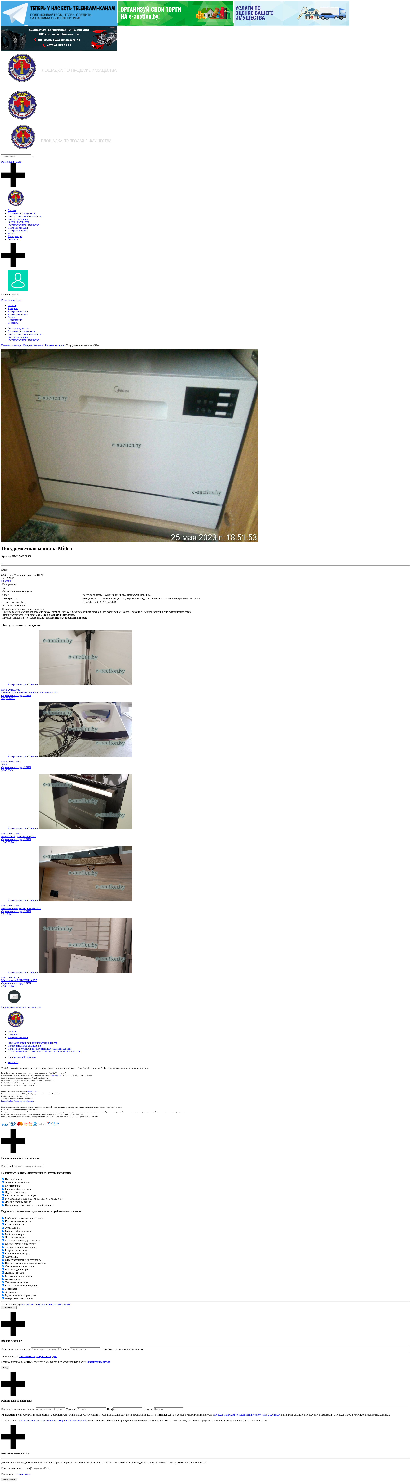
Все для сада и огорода (17, 1269)
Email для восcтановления (15, 1468)
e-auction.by (32, 1091)
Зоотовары (11, 1288)
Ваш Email (7, 1166)
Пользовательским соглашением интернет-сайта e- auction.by (54, 1420)
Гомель (16, 1101)
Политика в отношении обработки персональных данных (39, 1048)
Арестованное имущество (22, 213)
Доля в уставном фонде (18, 1201)
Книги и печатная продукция (21, 1285)
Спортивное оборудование (20, 1276)
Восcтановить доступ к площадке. (38, 1356)
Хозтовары (11, 1292)
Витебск (9, 1101)
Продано (6, 581)
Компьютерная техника (18, 1221)
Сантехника (11, 1256)
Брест (3, 1101)
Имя (109, 1409)
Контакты (13, 239)
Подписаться (9, 1308)
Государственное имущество (23, 224)
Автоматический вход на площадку (123, 1349)
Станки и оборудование (18, 1189)
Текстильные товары (16, 1282)
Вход (18, 161)
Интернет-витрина (18, 230)
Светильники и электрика (19, 1266)
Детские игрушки (15, 1272)
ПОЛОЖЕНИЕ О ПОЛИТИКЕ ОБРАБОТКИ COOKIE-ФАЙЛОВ (44, 1051)
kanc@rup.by (55, 1075)
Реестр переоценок (18, 219)
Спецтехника (12, 1185)
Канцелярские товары (17, 1253)
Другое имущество (15, 1192)
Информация (15, 236)
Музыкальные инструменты (20, 1295)
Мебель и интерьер (15, 1234)
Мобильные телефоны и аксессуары (25, 1218)
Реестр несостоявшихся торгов (24, 216)
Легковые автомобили (17, 1182)
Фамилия (71, 1409)
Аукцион (13, 308)
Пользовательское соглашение (24, 1045)
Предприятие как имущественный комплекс (29, 1205)
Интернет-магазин (18, 227)
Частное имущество (18, 222)
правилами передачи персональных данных (46, 1304)
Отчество (148, 1409)
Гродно (23, 1101)
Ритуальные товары (16, 1250)
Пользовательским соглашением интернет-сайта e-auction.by (247, 1414)
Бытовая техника (14, 1224)
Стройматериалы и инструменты (23, 1259)
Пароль (65, 1349)
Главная (12, 210)
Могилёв (29, 1101)
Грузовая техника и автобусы (21, 1195)
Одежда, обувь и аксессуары (20, 1243)
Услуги (11, 233)
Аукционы (13, 1034)
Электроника (12, 1227)
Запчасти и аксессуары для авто (22, 1240)
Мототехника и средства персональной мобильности (34, 1198)
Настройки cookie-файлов (22, 1057)
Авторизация (23, 1474)
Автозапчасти (12, 1279)
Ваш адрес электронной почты (18, 1409)
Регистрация (8, 161)
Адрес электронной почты (15, 1349)
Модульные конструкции (19, 1298)
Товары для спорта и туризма (21, 1247)
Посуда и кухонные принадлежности (25, 1263)
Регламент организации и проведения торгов (32, 1042)
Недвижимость (13, 1179)
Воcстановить (9, 1480)
